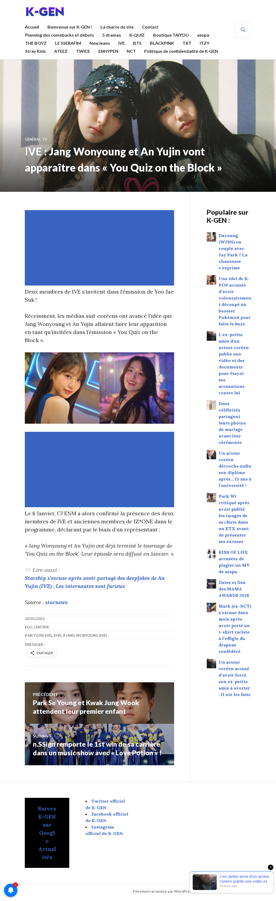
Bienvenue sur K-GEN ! (69, 26)
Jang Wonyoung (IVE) (86, 635)
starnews (56, 602)
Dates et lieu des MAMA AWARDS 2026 (234, 589)
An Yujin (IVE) (39, 635)
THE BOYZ (36, 43)
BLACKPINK (162, 43)
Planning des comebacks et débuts (59, 34)
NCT (131, 51)
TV (44, 139)
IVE (121, 43)
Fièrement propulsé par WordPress (163, 891)
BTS (137, 43)
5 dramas (111, 34)
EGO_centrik (37, 627)
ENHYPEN (108, 51)
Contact (150, 26)
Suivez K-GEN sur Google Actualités (47, 832)
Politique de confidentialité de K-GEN (181, 51)
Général (33, 139)
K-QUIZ (137, 34)
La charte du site (117, 26)
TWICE (83, 51)
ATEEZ (61, 51)
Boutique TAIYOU (171, 34)
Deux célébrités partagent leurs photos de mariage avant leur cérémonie (232, 423)
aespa (203, 34)
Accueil (32, 26)
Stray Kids (35, 51)
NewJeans (99, 43)
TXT (186, 43)
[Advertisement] (100, 248)
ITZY (204, 43)
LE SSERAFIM (68, 43)
